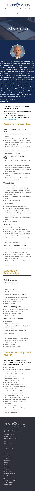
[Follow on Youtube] (18, 431)
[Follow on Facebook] (5, 431)
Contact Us (10, 449)
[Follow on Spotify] (22, 431)
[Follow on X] (9, 431)
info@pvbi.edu (8, 443)
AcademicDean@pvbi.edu (11, 119)
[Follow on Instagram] (13, 431)
